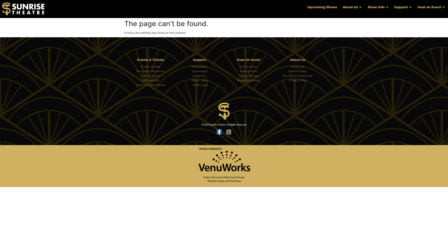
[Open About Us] (360, 7)
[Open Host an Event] (443, 7)
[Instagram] (228, 132)
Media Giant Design (234, 177)
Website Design (215, 180)
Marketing (235, 180)
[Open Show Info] (387, 7)
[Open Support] (410, 7)
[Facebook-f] (219, 132)
